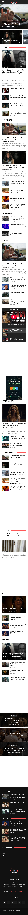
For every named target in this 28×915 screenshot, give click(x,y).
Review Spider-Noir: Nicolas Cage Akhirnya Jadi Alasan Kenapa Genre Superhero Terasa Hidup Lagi (13, 73)
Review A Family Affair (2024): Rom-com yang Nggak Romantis (17, 617)
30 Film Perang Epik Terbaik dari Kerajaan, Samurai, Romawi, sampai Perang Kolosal (18, 301)
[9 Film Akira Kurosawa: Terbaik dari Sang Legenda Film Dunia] (5, 279)
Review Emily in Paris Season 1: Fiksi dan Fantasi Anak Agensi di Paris (18, 664)
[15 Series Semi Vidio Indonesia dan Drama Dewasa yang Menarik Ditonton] (5, 190)
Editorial (4, 21)
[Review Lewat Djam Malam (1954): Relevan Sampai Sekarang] (5, 233)
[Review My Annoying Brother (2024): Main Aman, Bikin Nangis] (5, 113)
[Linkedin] (12, 902)
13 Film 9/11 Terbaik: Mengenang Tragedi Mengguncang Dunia (13, 535)
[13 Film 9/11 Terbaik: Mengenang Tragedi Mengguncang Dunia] (14, 546)
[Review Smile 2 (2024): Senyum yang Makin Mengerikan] (5, 445)
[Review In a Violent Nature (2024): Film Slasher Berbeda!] (5, 811)
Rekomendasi (4, 38)
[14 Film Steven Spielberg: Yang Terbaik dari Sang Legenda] (5, 287)
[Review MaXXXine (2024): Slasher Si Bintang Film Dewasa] (14, 413)
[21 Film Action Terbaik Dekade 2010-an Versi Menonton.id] (14, 749)
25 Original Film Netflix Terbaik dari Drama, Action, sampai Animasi (18, 831)
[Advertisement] (14, 358)
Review (4, 47)
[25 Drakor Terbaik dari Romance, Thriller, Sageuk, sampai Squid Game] (5, 218)
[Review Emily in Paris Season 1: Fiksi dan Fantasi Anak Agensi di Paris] (5, 664)
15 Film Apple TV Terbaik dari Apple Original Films (12, 138)
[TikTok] (15, 902)
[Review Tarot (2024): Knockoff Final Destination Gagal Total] (5, 438)
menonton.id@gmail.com (15, 891)
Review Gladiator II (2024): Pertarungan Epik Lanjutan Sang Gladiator (18, 105)
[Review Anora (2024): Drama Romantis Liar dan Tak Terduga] (5, 226)
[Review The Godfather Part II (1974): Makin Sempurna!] (14, 735)
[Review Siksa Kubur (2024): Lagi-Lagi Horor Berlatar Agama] (14, 604)
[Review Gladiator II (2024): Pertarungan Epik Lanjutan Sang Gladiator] (5, 105)
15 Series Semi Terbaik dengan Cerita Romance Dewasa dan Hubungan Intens (18, 839)
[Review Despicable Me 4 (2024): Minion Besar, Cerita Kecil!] (5, 626)
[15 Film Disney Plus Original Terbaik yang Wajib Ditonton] (5, 183)
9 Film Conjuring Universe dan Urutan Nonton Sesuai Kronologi (13, 166)
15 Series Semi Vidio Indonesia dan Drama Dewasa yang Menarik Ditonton (18, 190)
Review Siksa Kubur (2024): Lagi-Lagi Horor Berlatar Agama (13, 609)
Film (3, 228)
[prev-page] (3, 494)
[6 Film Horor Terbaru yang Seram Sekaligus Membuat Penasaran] (14, 720)
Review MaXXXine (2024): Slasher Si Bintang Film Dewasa (14, 425)
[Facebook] (4, 902)
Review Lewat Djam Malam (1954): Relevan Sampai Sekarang (16, 233)
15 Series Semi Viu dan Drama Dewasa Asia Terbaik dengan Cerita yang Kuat (17, 206)
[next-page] (5, 494)
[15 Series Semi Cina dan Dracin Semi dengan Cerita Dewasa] (5, 199)
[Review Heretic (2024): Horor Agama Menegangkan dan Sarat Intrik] (5, 97)
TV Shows (6, 640)
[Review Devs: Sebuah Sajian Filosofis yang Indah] (5, 672)
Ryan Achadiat (5, 538)
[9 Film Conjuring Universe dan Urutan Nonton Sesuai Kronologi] (11, 37)
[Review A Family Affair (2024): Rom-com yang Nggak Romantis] (5, 618)
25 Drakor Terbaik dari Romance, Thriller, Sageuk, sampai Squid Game (17, 218)
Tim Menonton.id (5, 78)
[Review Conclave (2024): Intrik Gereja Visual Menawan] (5, 90)
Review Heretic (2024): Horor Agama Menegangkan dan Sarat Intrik (18, 97)
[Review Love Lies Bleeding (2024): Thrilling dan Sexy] (5, 633)
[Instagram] (8, 902)
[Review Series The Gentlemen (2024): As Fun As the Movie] (5, 679)
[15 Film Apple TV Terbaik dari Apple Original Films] (14, 16)
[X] (19, 902)
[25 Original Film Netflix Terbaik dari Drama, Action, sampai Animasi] (5, 831)
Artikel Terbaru (8, 452)
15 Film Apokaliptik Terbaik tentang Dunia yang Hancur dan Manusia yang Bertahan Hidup (18, 796)
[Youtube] (23, 902)
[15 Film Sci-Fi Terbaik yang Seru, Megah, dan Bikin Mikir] (5, 294)
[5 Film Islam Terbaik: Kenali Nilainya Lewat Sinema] (5, 804)
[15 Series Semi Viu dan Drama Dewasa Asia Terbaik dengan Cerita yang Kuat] (5, 206)
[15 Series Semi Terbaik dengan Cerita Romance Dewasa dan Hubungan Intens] (5, 839)
